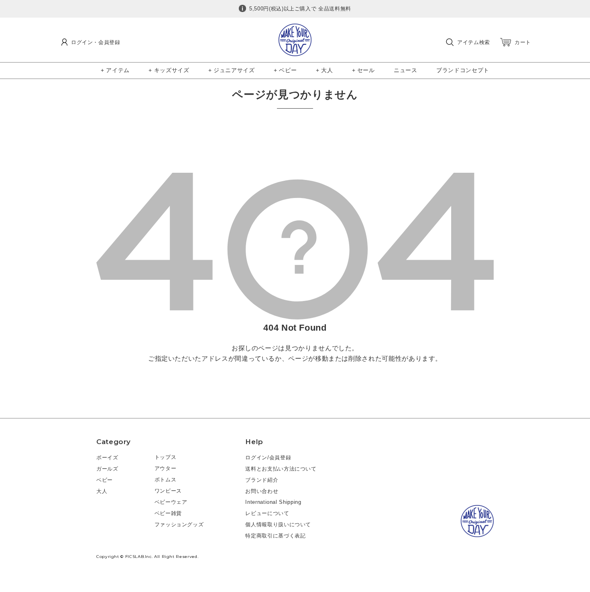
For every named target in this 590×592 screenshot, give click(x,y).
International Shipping (273, 502)
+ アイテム (115, 70)
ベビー (104, 480)
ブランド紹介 (261, 480)
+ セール (363, 70)
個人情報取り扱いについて (278, 524)
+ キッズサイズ (169, 70)
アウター (166, 468)
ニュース (405, 70)
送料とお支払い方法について (280, 469)
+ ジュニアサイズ (231, 70)
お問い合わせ (261, 491)
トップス (166, 457)
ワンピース (168, 491)
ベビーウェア (171, 502)
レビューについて (267, 513)
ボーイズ (107, 458)
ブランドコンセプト (462, 70)
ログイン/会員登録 (268, 458)
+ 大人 (324, 70)
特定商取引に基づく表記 (275, 536)
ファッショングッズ (179, 524)
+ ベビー (285, 70)
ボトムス (166, 480)
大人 (101, 491)
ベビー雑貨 (168, 513)
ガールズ (107, 469)
